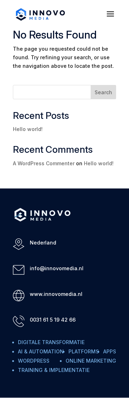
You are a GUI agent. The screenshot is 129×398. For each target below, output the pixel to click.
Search (103, 92)
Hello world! (28, 129)
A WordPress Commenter (44, 163)
